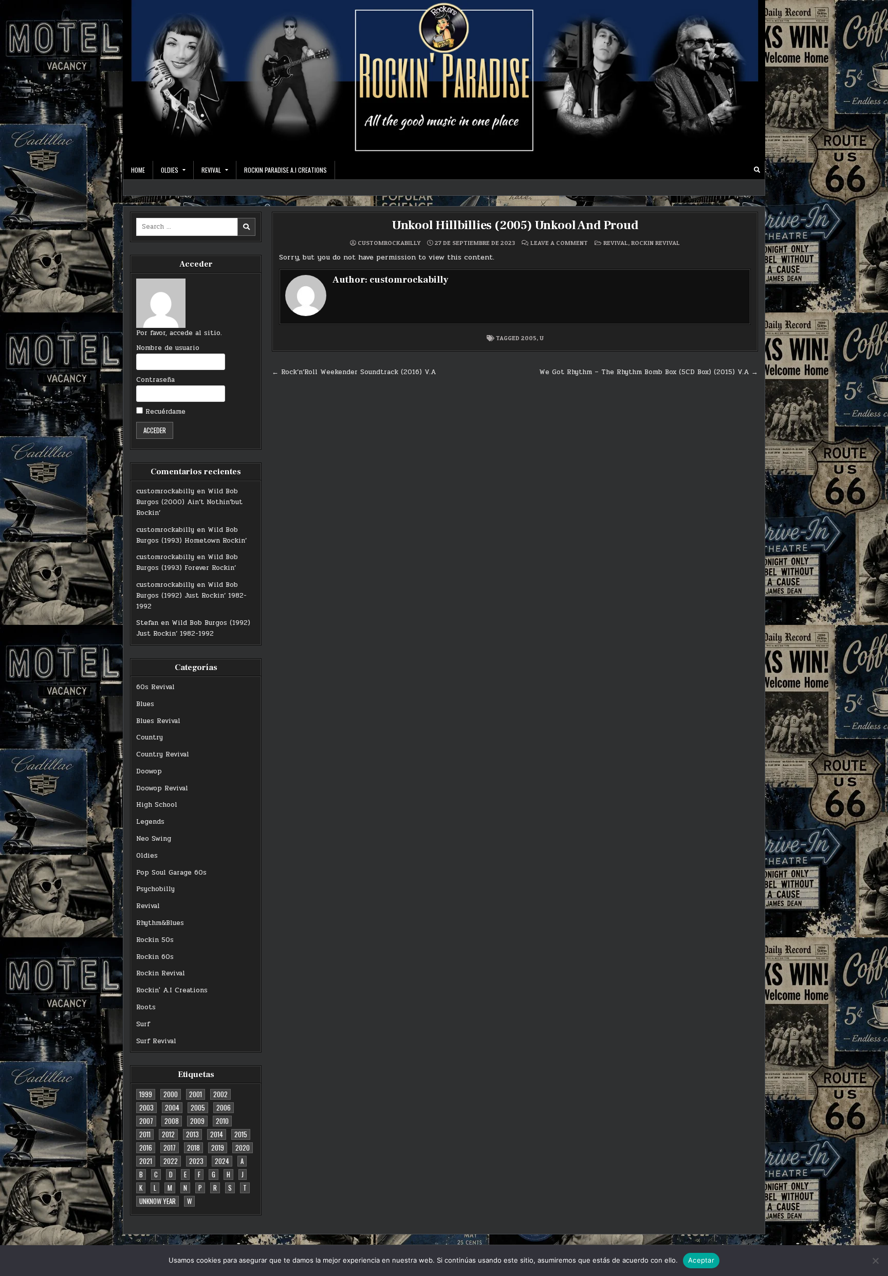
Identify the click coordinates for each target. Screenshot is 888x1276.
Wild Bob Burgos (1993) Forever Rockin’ (187, 562)
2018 (193, 1147)
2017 (169, 1147)
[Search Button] (757, 170)
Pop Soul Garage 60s (171, 872)
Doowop (149, 771)
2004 (172, 1107)
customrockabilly (165, 491)
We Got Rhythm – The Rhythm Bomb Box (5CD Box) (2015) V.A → (648, 372)
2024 (222, 1161)
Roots (146, 1007)
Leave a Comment (559, 243)
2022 (170, 1161)
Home (138, 169)
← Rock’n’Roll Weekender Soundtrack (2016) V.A (354, 372)
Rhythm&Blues (160, 923)
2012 (168, 1134)
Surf (143, 1024)
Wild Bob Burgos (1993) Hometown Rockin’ (191, 535)
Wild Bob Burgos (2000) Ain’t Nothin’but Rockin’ (189, 502)
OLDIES (169, 169)
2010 (222, 1121)
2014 (216, 1134)
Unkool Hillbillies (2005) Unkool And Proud (515, 225)
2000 (170, 1094)
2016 (145, 1147)
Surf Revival (156, 1041)
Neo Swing (153, 839)
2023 (196, 1161)
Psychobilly (155, 889)
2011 (145, 1134)
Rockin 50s (155, 940)
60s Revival (155, 687)
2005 (198, 1107)
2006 (223, 1107)
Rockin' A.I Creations (172, 990)
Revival (148, 906)
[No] (875, 1260)
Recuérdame (164, 411)
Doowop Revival (162, 788)
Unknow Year (157, 1201)
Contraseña (155, 380)
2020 (242, 1147)
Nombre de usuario (167, 348)
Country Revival (162, 754)
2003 (146, 1107)
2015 (240, 1134)
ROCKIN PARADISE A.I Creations (285, 169)
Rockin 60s (155, 957)
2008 (171, 1121)
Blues (145, 704)
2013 (192, 1134)
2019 (217, 1147)
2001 (195, 1094)
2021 (145, 1161)
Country (149, 737)
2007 (146, 1121)
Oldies (147, 855)
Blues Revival (158, 721)
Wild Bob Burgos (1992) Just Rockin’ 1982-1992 (191, 596)
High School (156, 805)
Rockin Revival (160, 973)
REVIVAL (211, 169)
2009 (197, 1121)
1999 (145, 1094)
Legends (150, 822)
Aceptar (701, 1260)
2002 (220, 1094)
